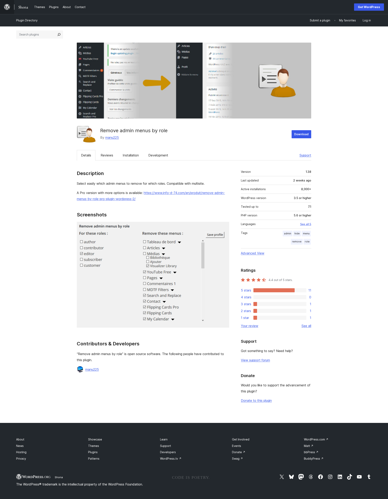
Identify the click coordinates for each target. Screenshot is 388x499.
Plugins (93, 452)
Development (158, 155)
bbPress (311, 452)
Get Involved (240, 439)
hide (297, 233)
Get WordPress (369, 7)
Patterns (93, 458)
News (20, 446)
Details (86, 155)
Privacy (21, 458)
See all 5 (305, 224)
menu (306, 233)
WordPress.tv (170, 458)
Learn (164, 439)
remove (297, 241)
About (20, 439)
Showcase (95, 439)
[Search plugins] (59, 34)
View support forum (255, 360)
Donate (238, 452)
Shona (59, 477)
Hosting (21, 452)
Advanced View (252, 253)
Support (305, 155)
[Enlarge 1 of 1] (224, 227)
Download (301, 134)
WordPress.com (316, 439)
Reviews (107, 155)
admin (287, 233)
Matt (308, 446)
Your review (249, 326)
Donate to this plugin (256, 400)
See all (306, 326)
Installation (131, 155)
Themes (93, 446)
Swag (237, 458)
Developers (168, 452)
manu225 (112, 137)
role (307, 241)
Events (236, 446)
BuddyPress (314, 458)
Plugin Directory (27, 20)
